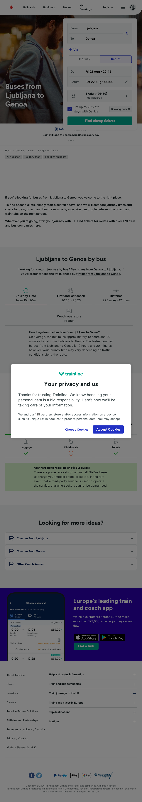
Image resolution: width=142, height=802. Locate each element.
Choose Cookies (77, 429)
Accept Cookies (108, 429)
